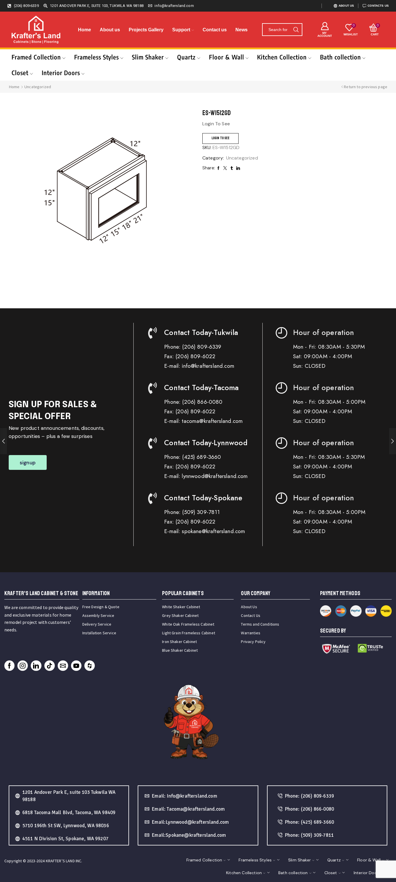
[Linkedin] (36, 665)
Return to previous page (365, 86)
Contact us (215, 29)
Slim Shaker (148, 57)
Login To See (220, 138)
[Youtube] (76, 665)
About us (110, 29)
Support (181, 29)
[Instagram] (22, 665)
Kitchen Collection (282, 57)
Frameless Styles (96, 57)
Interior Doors (61, 73)
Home (84, 29)
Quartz (186, 57)
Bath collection (340, 57)
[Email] (63, 665)
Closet (20, 73)
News (241, 29)
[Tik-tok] (49, 665)
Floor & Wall (226, 57)
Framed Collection (36, 57)
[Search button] (296, 29)
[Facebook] (9, 665)
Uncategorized (37, 86)
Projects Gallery (146, 29)
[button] (28, 462)
